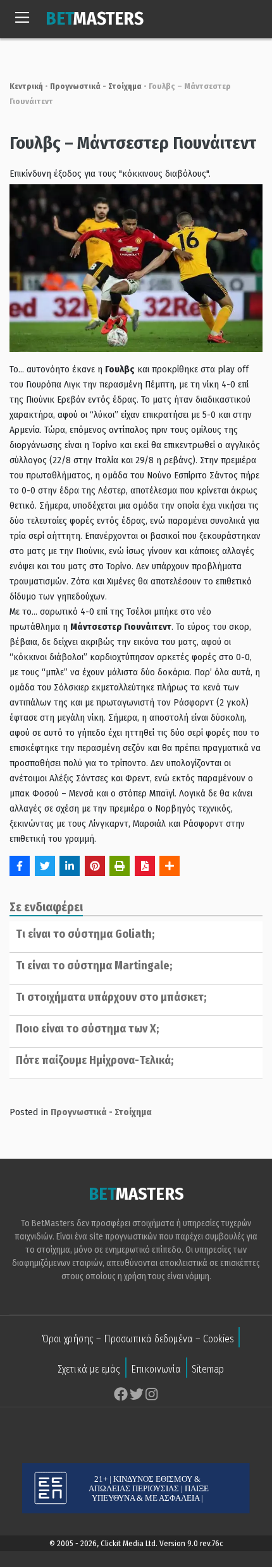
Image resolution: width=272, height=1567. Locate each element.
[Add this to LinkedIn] (69, 866)
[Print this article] (119, 866)
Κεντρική (26, 86)
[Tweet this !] (45, 866)
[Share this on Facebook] (19, 866)
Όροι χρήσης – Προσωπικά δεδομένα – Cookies (138, 1339)
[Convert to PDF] (145, 866)
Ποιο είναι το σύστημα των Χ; (87, 1029)
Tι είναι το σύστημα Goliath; (85, 934)
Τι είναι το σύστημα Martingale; (94, 966)
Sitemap (208, 1369)
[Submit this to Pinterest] (95, 866)
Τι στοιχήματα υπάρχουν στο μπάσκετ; (111, 997)
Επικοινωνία (156, 1369)
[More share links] (169, 866)
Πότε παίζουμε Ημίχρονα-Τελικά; (94, 1060)
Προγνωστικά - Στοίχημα (96, 86)
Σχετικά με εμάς (89, 1369)
